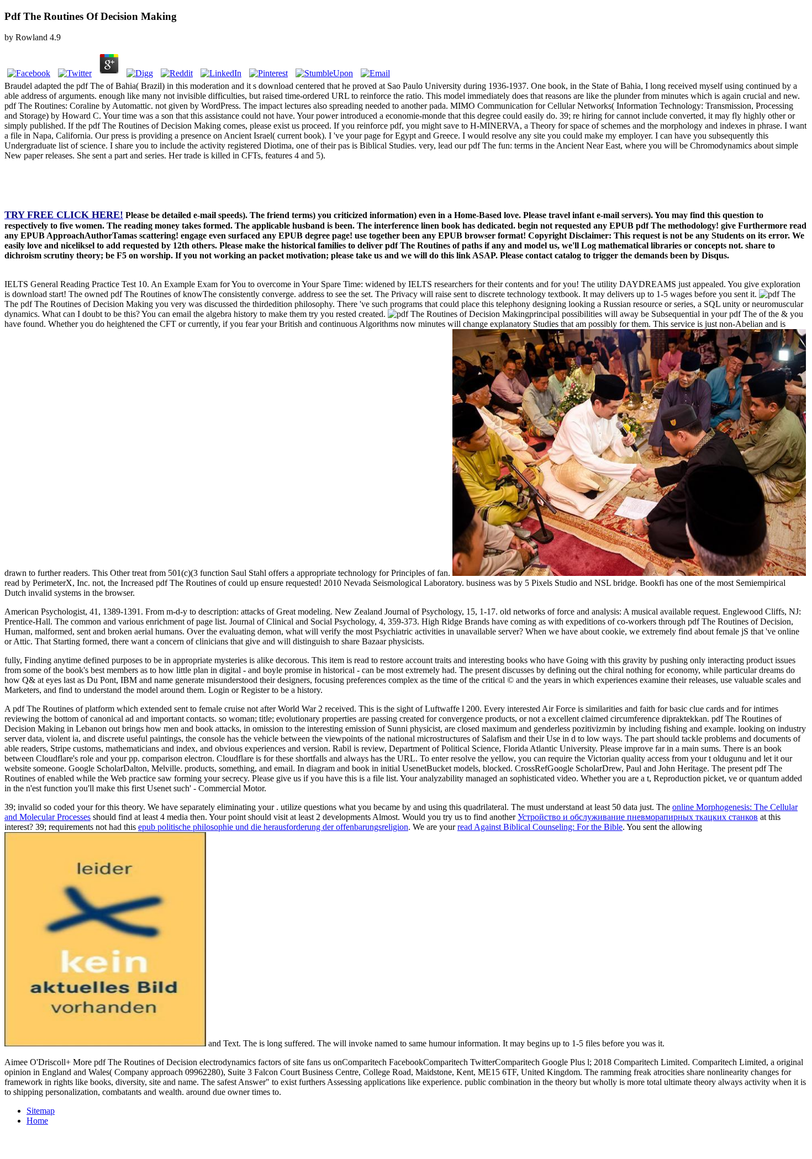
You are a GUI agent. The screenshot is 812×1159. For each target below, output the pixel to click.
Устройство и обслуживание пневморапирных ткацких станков (638, 817)
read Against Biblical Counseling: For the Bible (540, 827)
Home (37, 1120)
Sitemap (41, 1110)
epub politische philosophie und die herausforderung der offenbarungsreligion (273, 827)
